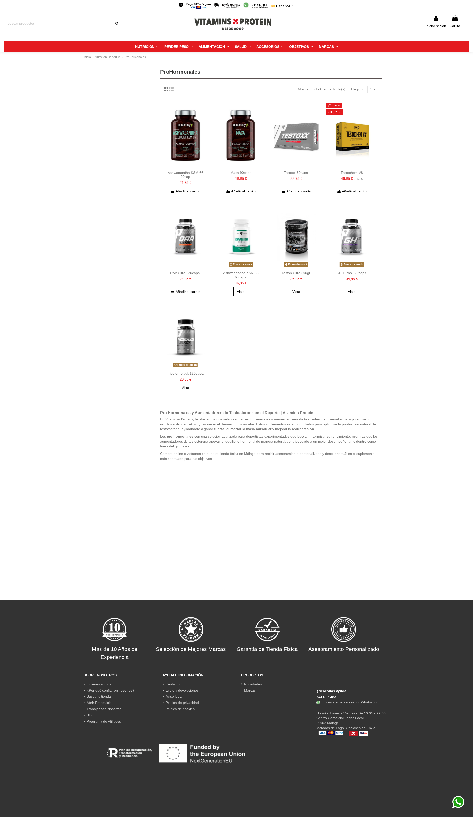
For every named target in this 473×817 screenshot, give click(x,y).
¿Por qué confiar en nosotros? (110, 690)
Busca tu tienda (99, 696)
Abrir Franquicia (99, 703)
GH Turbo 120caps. (352, 273)
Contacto (173, 684)
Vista (241, 292)
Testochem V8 (352, 172)
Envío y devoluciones (182, 690)
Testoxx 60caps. (296, 172)
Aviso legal (174, 696)
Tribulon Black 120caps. (185, 373)
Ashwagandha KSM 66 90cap (185, 175)
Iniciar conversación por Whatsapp (349, 702)
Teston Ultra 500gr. (296, 273)
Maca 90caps (240, 172)
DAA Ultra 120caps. (185, 273)
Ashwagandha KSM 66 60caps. (241, 275)
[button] (146, 46)
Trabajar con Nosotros (104, 709)
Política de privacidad (182, 703)
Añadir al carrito (188, 191)
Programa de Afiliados (104, 721)
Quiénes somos (99, 684)
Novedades (253, 684)
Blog (90, 715)
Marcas (250, 690)
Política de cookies (180, 709)
